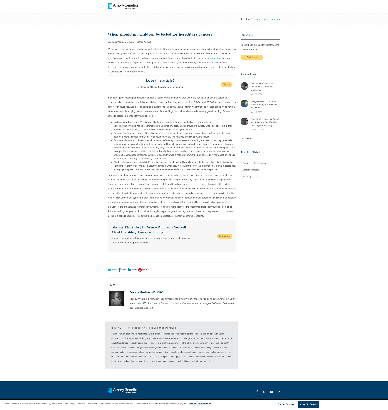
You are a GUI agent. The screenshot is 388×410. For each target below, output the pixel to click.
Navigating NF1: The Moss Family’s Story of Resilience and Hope (264, 104)
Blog (247, 19)
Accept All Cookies (308, 404)
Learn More (224, 236)
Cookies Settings (286, 404)
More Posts (247, 138)
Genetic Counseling (250, 170)
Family (245, 163)
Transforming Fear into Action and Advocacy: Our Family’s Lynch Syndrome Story (265, 122)
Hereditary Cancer (250, 177)
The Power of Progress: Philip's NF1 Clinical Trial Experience (262, 86)
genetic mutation (213, 58)
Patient (257, 19)
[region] (194, 404)
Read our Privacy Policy (200, 404)
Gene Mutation (260, 163)
